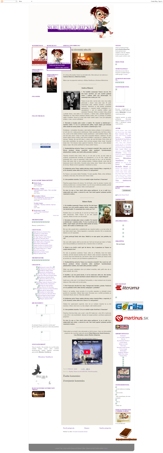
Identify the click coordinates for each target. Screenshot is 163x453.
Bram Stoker (124, 132)
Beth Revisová (118, 132)
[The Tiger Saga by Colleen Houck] (41, 237)
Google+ (126, 74)
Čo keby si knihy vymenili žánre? (41, 212)
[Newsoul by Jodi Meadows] (45, 272)
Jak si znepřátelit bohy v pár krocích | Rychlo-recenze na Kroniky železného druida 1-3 (44, 198)
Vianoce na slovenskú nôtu (80, 371)
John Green (125, 145)
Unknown (70, 369)
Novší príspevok (68, 428)
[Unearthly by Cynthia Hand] (40, 233)
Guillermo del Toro (119, 144)
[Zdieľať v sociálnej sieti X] (85, 369)
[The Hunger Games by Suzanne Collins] (42, 240)
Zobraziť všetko (56, 215)
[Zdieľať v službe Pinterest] (89, 369)
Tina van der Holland (119, 176)
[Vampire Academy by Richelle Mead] (42, 245)
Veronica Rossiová (119, 178)
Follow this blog (45, 146)
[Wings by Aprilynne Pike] (39, 253)
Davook (123, 339)
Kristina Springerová (122, 147)
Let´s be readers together (123, 337)
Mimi (42, 225)
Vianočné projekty (92, 371)
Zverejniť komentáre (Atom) (80, 431)
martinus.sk (128, 120)
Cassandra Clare (123, 134)
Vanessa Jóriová (128, 176)
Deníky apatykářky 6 (38, 184)
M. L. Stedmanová (123, 151)
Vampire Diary (123, 355)
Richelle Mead (121, 166)
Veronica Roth (127, 178)
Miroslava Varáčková (45, 357)
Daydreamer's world (39, 210)
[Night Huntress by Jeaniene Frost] (41, 232)
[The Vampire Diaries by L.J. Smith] (41, 248)
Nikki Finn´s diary (123, 354)
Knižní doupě (37, 183)
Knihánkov (123, 335)
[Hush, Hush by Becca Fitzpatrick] (41, 242)
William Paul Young (119, 182)
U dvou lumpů (123, 349)
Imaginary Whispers (123, 352)
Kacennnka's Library (39, 196)
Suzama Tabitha (121, 173)
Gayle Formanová (127, 142)
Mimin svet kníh (123, 344)
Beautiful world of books (123, 347)
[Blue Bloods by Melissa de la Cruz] (45, 278)
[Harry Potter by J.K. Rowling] (45, 287)
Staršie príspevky (105, 428)
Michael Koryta (127, 152)
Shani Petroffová (123, 170)
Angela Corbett (128, 130)
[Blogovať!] (84, 369)
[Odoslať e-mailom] (82, 369)
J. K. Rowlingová (127, 144)
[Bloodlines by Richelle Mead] (40, 238)
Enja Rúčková (127, 139)
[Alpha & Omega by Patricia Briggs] (45, 295)
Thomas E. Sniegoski (126, 175)
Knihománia (123, 350)
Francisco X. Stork (120, 140)
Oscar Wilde (123, 162)
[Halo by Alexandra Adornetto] (45, 297)
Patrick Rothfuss (123, 164)
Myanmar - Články (39, 188)
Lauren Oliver (124, 149)
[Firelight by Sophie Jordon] (39, 235)
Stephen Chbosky (123, 171)
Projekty (71, 371)
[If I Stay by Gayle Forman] (45, 285)
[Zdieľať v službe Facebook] (87, 369)
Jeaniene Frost (119, 145)
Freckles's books (38, 203)
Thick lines (123, 345)
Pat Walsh (129, 162)
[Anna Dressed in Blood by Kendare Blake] (45, 275)
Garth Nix (129, 140)
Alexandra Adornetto (119, 130)
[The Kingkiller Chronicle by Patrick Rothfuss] (45, 288)
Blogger (105, 448)
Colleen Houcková (122, 135)
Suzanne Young (118, 175)
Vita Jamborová (123, 180)
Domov (86, 428)
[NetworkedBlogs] (45, 144)
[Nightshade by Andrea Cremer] (40, 252)
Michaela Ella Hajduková (120, 154)
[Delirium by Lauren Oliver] (45, 267)
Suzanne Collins (128, 173)
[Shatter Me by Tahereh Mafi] (40, 243)
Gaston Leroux (118, 142)
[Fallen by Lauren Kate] (38, 250)
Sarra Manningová (124, 168)
